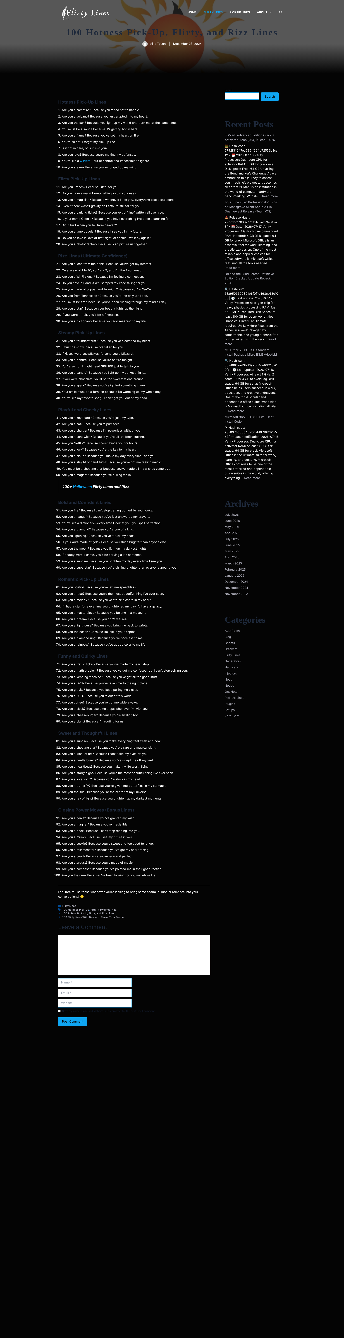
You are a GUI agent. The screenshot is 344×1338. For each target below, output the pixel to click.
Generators (233, 661)
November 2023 (236, 594)
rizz (114, 909)
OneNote (231, 691)
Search (229, 90)
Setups (230, 710)
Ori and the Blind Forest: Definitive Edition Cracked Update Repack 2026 (249, 278)
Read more (270, 196)
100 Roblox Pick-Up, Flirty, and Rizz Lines (88, 913)
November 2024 (236, 588)
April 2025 (232, 557)
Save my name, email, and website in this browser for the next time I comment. (108, 1011)
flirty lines (104, 909)
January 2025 (234, 575)
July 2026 (232, 514)
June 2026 (232, 521)
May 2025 (232, 551)
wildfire (84, 161)
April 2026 (232, 533)
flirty (93, 909)
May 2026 (232, 527)
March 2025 (233, 563)
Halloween (82, 486)
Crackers (231, 649)
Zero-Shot (232, 716)
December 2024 (236, 581)
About (262, 12)
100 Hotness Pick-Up (75, 909)
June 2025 (232, 545)
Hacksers (231, 667)
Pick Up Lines (240, 12)
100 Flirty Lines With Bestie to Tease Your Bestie (93, 917)
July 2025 (232, 539)
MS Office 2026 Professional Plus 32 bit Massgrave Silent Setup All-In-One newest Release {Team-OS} (251, 206)
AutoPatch (232, 631)
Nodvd (229, 685)
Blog (228, 637)
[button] (281, 12)
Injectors (231, 673)
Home (192, 12)
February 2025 (235, 569)
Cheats (230, 643)
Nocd (228, 679)
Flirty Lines (213, 12)
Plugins (230, 704)
